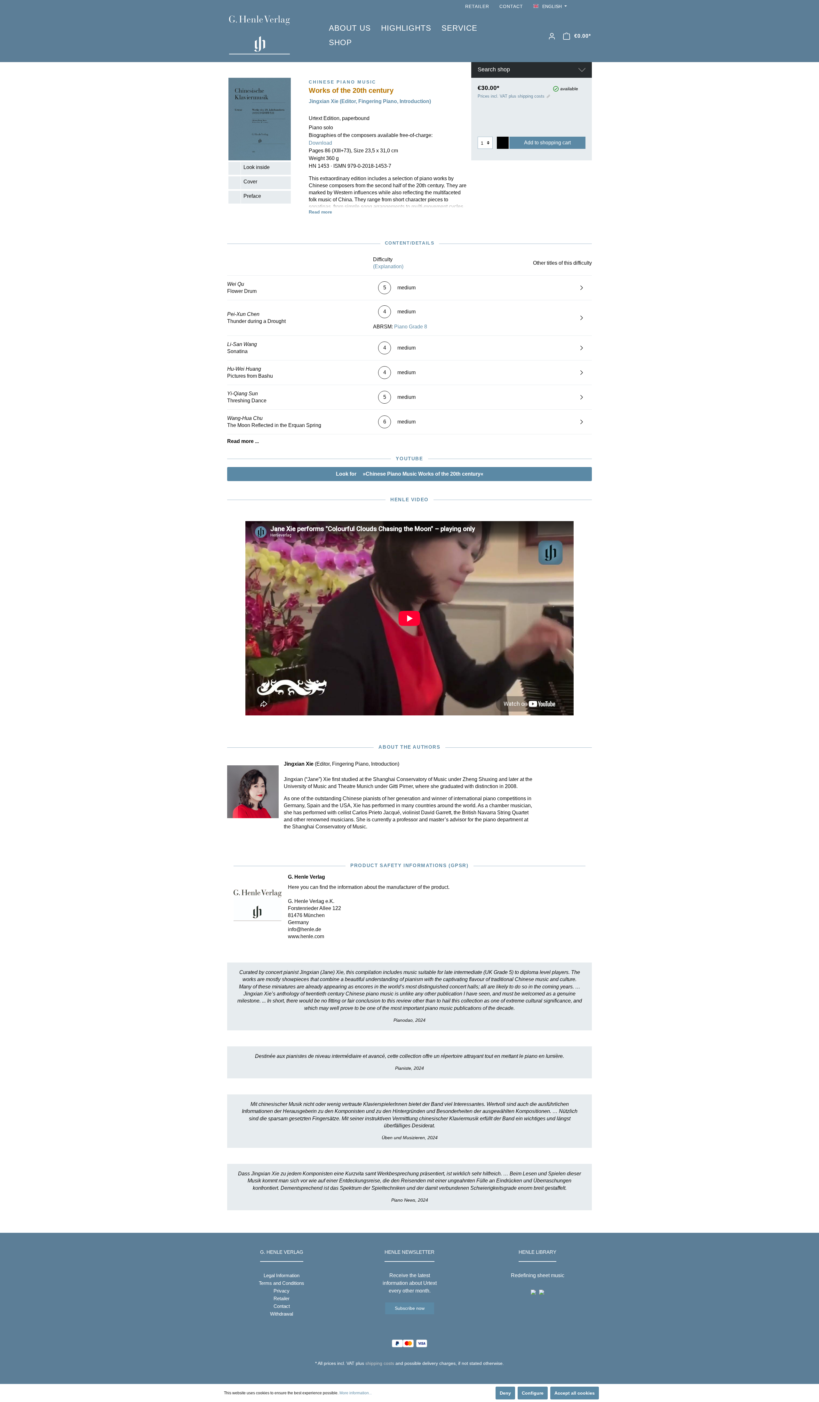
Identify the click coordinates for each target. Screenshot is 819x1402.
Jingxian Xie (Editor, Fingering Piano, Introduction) (370, 101)
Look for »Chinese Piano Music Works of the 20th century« (409, 474)
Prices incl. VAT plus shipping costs (511, 96)
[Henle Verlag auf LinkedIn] (414, 1375)
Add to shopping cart (547, 142)
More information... (355, 1393)
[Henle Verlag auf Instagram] (588, 6)
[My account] (552, 36)
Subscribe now (410, 1308)
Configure (533, 1393)
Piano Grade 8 (410, 326)
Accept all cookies (574, 1393)
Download (320, 143)
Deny (505, 1393)
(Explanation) (388, 266)
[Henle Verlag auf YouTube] (579, 6)
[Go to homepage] (269, 34)
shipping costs (379, 1363)
